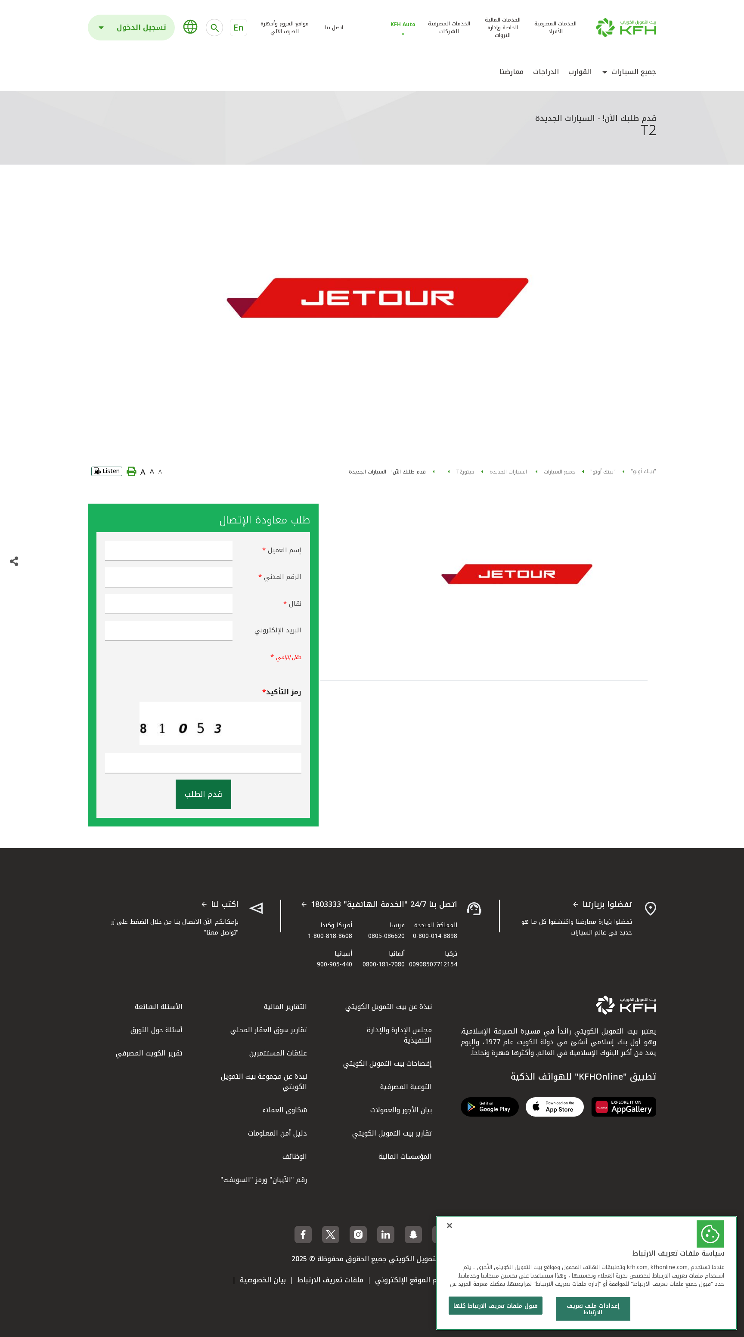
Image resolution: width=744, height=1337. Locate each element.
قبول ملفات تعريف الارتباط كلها (495, 1305)
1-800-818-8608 (330, 936)
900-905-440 (334, 964)
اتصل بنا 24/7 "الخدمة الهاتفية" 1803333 (384, 905)
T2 (459, 472)
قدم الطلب (203, 794)
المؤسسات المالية (405, 1156)
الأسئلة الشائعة (159, 1006)
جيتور (468, 472)
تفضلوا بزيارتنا (607, 905)
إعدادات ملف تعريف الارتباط (593, 1309)
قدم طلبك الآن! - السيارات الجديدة (387, 472)
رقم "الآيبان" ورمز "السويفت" (263, 1179)
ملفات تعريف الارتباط (330, 1280)
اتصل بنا (334, 27)
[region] (586, 1273)
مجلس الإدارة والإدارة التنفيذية (399, 1035)
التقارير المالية (285, 1006)
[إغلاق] (449, 1225)
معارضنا (511, 72)
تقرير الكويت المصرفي (149, 1053)
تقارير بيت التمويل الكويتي (392, 1133)
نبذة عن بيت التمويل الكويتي (388, 1006)
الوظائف (294, 1156)
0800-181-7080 (384, 964)
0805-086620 (386, 936)
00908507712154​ (433, 964)
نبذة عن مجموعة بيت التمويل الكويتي (264, 1081)
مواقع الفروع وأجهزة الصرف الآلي (284, 27)
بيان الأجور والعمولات (401, 1110)
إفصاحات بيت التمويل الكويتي (387, 1063)
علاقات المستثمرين (278, 1053)
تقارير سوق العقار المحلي (268, 1030)
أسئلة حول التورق (156, 1030)
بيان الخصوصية (263, 1280)
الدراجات (546, 72)
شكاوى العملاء (284, 1110)
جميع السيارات (633, 72)
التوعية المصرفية (406, 1086)
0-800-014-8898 (435, 936)
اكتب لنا (225, 905)
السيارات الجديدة (509, 472)
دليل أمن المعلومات (277, 1133)
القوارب (579, 72)
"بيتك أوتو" (643, 471)
